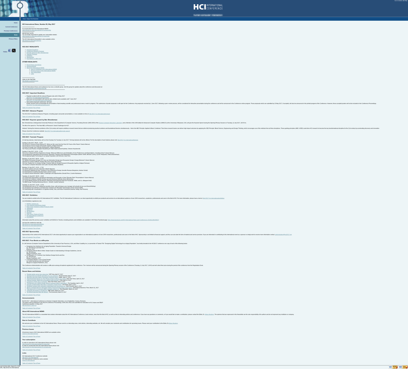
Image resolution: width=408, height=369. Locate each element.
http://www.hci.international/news (31, 40)
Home (16, 23)
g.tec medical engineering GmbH (36, 205)
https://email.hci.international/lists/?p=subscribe (36, 36)
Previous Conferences (11, 31)
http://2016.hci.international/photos (32, 225)
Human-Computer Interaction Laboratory (110, 123)
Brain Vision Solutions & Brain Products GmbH (40, 207)
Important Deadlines (32, 50)
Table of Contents (27, 107)
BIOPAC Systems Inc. (33, 204)
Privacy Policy (13, 39)
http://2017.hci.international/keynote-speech (57, 131)
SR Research (30, 211)
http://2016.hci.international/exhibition (33, 224)
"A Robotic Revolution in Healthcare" (37, 290)
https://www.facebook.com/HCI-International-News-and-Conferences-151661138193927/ (133, 220)
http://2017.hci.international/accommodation (39, 100)
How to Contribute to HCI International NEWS (44, 69)
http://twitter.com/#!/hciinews (30, 81)
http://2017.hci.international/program (99, 114)
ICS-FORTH (30, 217)
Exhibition (29, 55)
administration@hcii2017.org (283, 234)
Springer (29, 212)
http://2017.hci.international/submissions (38, 105)
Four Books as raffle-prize (34, 58)
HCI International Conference (35, 215)
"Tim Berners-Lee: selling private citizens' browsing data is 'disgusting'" (47, 283)
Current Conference (11, 27)
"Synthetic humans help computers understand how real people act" (46, 286)
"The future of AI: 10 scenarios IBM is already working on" (43, 289)
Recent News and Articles (34, 65)
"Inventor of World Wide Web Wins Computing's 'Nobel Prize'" (44, 284)
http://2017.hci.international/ (30, 357)
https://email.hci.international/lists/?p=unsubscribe (36, 30)
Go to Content (398, 0)
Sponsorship (30, 57)
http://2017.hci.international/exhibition (213, 198)
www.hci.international (28, 360)
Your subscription (36, 72)
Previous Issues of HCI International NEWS (43, 71)
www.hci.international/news (30, 333)
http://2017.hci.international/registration (38, 97)
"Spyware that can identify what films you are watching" (42, 276)
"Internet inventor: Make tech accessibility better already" (43, 280)
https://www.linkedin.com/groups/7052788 (34, 88)
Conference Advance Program (35, 51)
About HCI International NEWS (35, 68)
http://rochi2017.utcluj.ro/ (29, 305)
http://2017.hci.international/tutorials (128, 140)
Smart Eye (30, 210)
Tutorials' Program (32, 54)
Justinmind (30, 208)
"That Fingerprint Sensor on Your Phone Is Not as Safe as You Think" (46, 279)
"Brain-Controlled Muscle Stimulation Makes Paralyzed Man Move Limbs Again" (49, 287)
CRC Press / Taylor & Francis (35, 214)
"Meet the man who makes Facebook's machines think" (42, 277)
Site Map (405, 0)
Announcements (31, 66)
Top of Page (36, 107)
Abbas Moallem (209, 314)
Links (32, 74)
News (16, 35)
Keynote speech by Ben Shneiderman (37, 53)
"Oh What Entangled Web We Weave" (37, 292)
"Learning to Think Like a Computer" (37, 281)
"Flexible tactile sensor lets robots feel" (38, 274)
